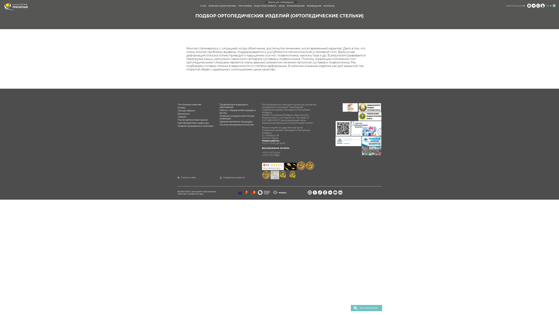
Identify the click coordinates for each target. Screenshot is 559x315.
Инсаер (199, 194)
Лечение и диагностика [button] (222, 6)
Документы (184, 113)
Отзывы (181, 107)
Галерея (182, 117)
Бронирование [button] (296, 6)
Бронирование (369, 308)
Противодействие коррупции (193, 123)
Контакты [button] (329, 6)
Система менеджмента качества (237, 124)
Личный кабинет (186, 110)
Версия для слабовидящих (281, 2)
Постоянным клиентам (189, 104)
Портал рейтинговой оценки (193, 120)
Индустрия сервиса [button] (265, 6)
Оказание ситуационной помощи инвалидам (237, 117)
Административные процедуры (236, 121)
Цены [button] (281, 6)
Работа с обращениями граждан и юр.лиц (238, 111)
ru (547, 6)
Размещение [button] (314, 6)
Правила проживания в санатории (196, 126)
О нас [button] (203, 6)
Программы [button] (245, 6)
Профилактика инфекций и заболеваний (234, 105)
